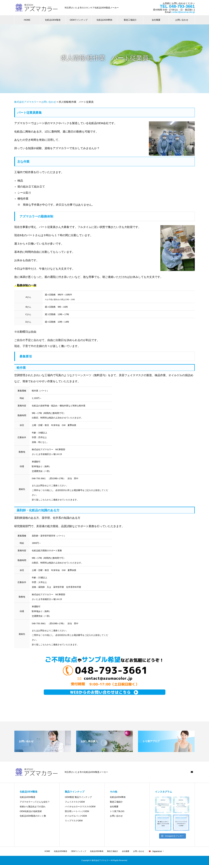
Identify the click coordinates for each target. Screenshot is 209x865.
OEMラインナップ (79, 20)
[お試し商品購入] (104, 750)
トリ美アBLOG (117, 811)
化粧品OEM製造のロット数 (33, 816)
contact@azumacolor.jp (183, 12)
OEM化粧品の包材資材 (31, 811)
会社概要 (156, 20)
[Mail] (192, 772)
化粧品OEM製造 (53, 20)
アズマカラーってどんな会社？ (35, 802)
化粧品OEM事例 (104, 20)
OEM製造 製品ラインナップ (78, 797)
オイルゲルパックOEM (76, 816)
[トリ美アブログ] (166, 750)
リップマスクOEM (74, 820)
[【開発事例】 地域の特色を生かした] (163, 805)
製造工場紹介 (130, 20)
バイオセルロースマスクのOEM (80, 806)
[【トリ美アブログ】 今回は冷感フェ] (163, 822)
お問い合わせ (181, 20)
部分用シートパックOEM (77, 811)
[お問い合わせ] (42, 750)
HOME (27, 20)
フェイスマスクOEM (75, 802)
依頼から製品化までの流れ (32, 806)
